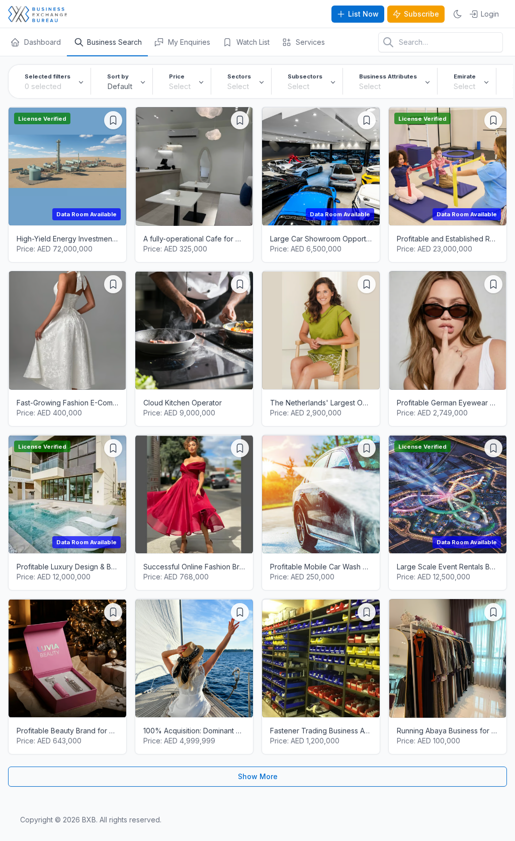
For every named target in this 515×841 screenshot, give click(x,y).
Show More (258, 776)
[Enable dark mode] (458, 14)
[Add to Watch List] (113, 120)
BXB (89, 819)
